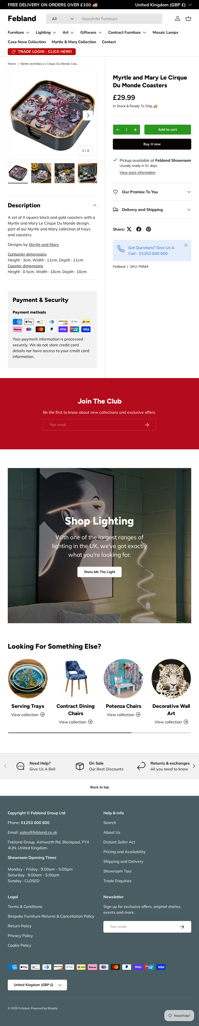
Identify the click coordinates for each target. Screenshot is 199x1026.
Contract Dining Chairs (76, 709)
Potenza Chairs (123, 706)
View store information (137, 172)
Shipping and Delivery (123, 861)
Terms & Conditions (25, 906)
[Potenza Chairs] (123, 678)
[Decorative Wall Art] (171, 678)
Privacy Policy (20, 935)
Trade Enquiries (117, 880)
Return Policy (20, 925)
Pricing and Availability (124, 851)
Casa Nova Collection (27, 42)
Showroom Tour (117, 871)
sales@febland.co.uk (38, 832)
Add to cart (167, 129)
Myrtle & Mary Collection (74, 42)
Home (12, 63)
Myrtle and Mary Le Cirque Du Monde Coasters (50, 63)
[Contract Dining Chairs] (75, 678)
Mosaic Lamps (165, 32)
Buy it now (152, 144)
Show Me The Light (99, 572)
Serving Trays (27, 706)
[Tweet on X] (129, 229)
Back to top (99, 787)
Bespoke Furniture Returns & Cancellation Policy (51, 916)
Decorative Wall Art (171, 709)
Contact (109, 42)
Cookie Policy (19, 945)
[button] (188, 18)
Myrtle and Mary (44, 244)
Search (109, 822)
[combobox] (104, 19)
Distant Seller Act (119, 842)
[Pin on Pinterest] (148, 229)
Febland (119, 266)
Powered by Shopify (44, 1008)
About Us (111, 832)
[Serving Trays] (28, 678)
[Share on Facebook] (139, 229)
